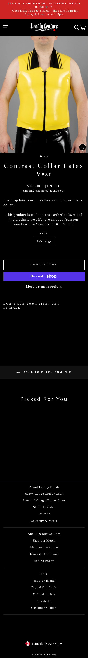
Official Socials (44, 594)
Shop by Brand (44, 580)
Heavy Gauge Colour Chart (44, 493)
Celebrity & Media (44, 520)
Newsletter (44, 601)
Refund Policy (44, 560)
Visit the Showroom (44, 547)
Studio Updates (44, 507)
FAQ (44, 574)
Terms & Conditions (44, 554)
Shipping (28, 190)
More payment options (44, 286)
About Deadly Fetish (44, 487)
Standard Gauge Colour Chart (44, 500)
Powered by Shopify (44, 654)
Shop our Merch (44, 540)
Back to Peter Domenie (47, 372)
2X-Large (44, 241)
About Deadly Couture (44, 533)
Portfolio (44, 513)
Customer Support (44, 607)
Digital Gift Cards (44, 587)
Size (44, 233)
